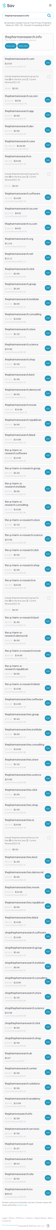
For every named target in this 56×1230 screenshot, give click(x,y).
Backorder (10, 46)
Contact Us (6, 1221)
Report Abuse (40, 1218)
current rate (22, 1205)
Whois (11, 1218)
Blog (50, 1218)
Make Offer (23, 46)
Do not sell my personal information (10, 1225)
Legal (4, 1218)
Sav (8, 5)
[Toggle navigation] (50, 5)
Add (48, 63)
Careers (29, 1218)
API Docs (20, 1218)
